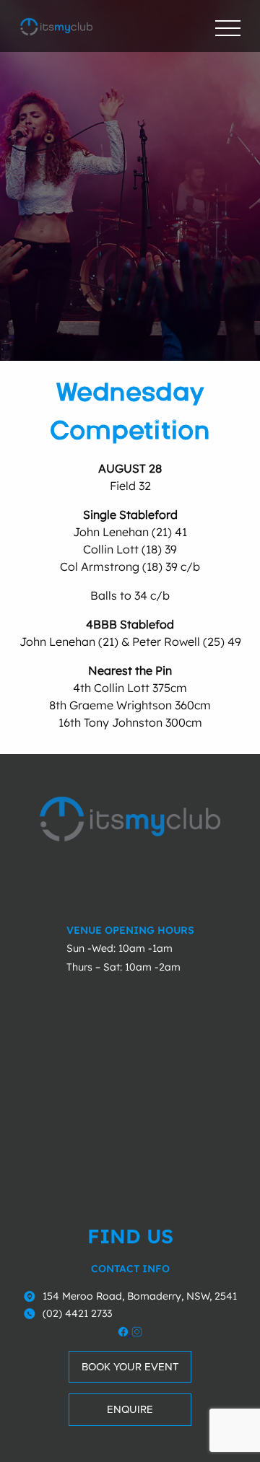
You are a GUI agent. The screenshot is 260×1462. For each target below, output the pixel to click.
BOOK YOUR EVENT (130, 1366)
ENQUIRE (130, 1409)
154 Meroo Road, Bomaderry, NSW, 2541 (140, 1296)
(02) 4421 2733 (77, 1313)
